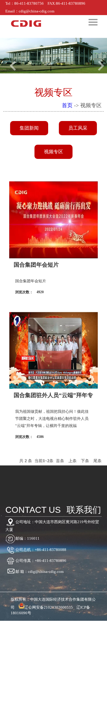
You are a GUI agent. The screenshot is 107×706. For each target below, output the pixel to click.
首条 (60, 461)
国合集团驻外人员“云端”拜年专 (53, 395)
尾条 (97, 461)
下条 (85, 461)
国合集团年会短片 (36, 265)
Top (95, 683)
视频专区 (53, 151)
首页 (67, 105)
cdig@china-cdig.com (36, 11)
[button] (98, 64)
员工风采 (77, 127)
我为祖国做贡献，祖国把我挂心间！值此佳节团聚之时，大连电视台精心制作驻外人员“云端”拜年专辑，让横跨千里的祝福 (52, 419)
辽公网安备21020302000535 (48, 607)
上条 (72, 461)
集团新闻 (29, 127)
